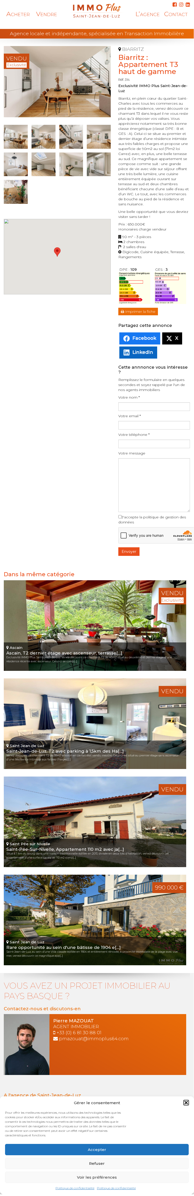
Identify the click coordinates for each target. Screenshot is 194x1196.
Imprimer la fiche (139, 311)
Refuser (97, 1163)
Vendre (46, 14)
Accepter (97, 1149)
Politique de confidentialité (75, 1188)
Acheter (18, 14)
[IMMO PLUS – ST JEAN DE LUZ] (96, 10)
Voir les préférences (97, 1177)
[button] (186, 1102)
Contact (176, 14)
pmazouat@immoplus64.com (94, 1038)
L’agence (147, 14)
